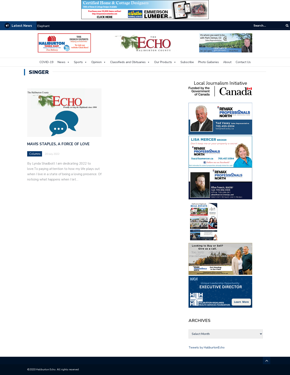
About (227, 62)
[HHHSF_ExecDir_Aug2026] (220, 291)
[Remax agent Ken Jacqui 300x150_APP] (220, 259)
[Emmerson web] (145, 9)
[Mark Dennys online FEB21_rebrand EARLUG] (225, 43)
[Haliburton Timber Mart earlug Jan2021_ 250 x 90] (64, 43)
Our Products (163, 62)
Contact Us (243, 62)
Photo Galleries (208, 62)
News (61, 62)
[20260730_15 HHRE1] (204, 221)
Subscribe (187, 62)
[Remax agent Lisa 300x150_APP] (220, 151)
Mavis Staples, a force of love (58, 144)
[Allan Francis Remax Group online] (220, 183)
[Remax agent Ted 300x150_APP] (220, 118)
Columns (35, 154)
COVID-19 (46, 62)
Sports (78, 62)
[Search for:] (266, 25)
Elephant (43, 26)
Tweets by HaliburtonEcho (207, 347)
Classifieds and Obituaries (128, 62)
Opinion (96, 62)
